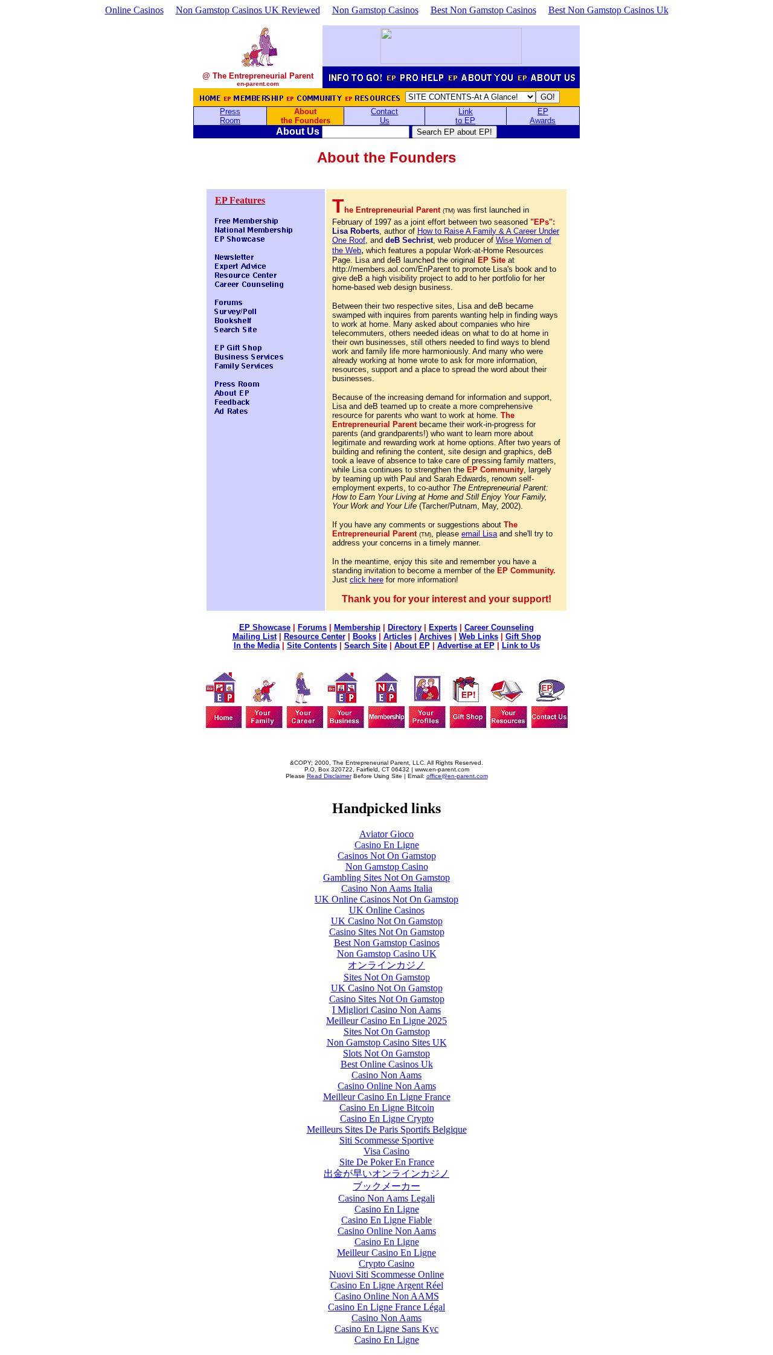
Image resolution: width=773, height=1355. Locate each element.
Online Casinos (134, 10)
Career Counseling (499, 627)
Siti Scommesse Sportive (386, 1140)
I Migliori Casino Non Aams (386, 1010)
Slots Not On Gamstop (386, 1053)
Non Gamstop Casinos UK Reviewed (248, 10)
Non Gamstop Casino (386, 866)
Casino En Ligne (386, 845)
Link (465, 111)
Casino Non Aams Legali (386, 1198)
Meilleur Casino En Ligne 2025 (386, 1020)
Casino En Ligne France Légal (386, 1307)
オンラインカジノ (386, 965)
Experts (443, 627)
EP (542, 111)
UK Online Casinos (387, 910)
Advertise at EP (466, 645)
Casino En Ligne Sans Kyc (386, 1329)
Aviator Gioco (386, 834)
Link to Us (521, 645)
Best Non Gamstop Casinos (483, 10)
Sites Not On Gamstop (387, 977)
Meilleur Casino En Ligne (386, 1252)
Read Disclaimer (329, 776)
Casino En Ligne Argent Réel (386, 1285)
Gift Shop (523, 636)
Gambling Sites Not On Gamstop (386, 877)
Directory (405, 627)
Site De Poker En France (386, 1162)
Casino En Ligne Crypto (387, 1118)
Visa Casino (386, 1151)
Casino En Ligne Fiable (386, 1220)
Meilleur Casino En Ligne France (387, 1097)
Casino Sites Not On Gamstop (386, 932)
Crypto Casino (386, 1263)
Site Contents (312, 645)
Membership (357, 627)
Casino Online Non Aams (387, 1086)
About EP (412, 645)
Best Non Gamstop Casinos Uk (608, 10)
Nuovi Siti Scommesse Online (386, 1274)
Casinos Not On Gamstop (387, 856)
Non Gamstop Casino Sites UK (387, 1042)
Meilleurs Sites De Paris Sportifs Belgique (387, 1129)
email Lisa (479, 533)
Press (230, 111)
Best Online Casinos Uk (387, 1064)
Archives (435, 636)
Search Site (365, 645)
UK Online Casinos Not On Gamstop (386, 899)
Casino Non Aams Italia (386, 888)
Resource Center (314, 636)
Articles (397, 636)
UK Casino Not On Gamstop (387, 921)
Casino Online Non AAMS (387, 1296)
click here (366, 579)
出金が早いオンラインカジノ (386, 1173)
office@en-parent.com (457, 776)
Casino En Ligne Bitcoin (386, 1107)
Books (364, 636)
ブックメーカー (386, 1186)
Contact (384, 111)
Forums (312, 627)
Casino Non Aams (386, 1075)
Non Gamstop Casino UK (387, 953)
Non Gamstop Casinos (375, 10)
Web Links (478, 636)
